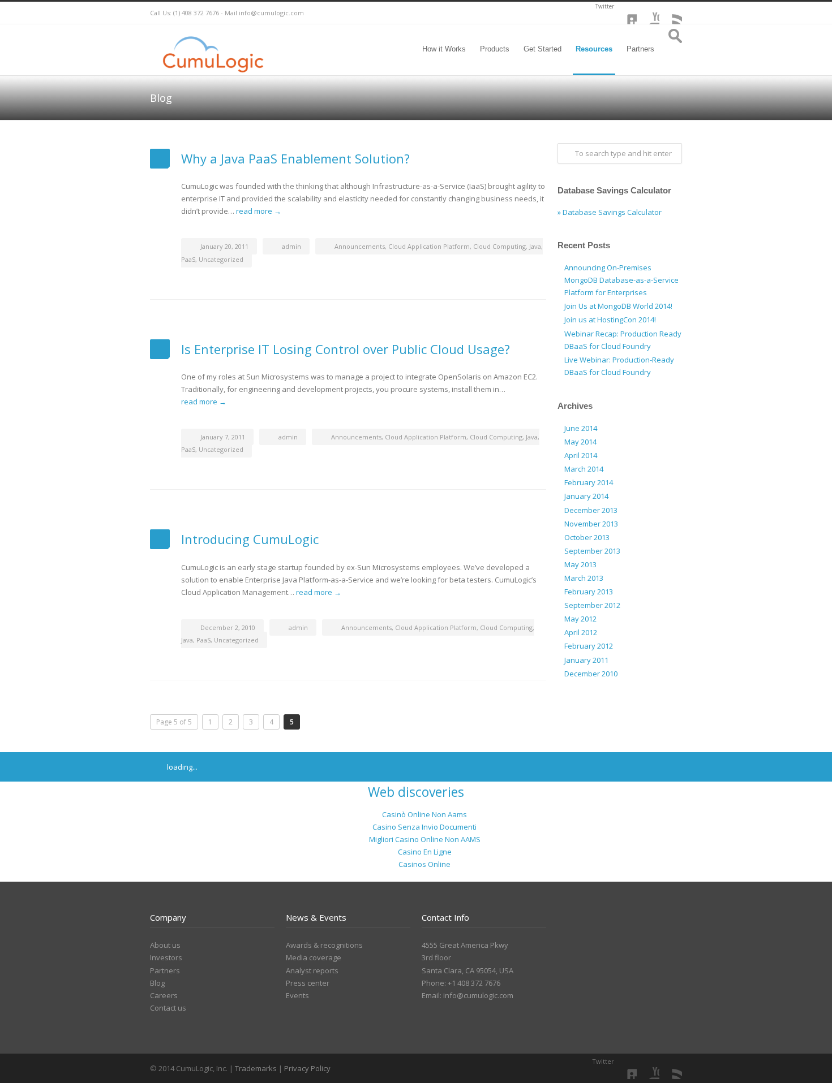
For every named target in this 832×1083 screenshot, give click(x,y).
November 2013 (591, 524)
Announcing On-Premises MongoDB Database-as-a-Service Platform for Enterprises (621, 279)
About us (165, 945)
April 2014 (580, 455)
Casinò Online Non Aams (424, 814)
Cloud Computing (499, 246)
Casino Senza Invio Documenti (424, 827)
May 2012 (580, 619)
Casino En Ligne (425, 852)
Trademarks (256, 1068)
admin (291, 246)
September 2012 (592, 605)
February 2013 (588, 591)
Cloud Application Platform (429, 246)
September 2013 (592, 551)
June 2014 (580, 428)
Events (297, 995)
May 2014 (580, 442)
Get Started (542, 49)
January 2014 (586, 496)
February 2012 (588, 646)
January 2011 (586, 660)
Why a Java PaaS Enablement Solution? (295, 158)
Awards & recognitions (324, 945)
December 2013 (590, 510)
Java (535, 246)
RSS (670, 13)
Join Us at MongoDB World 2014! (618, 306)
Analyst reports (312, 970)
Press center (307, 983)
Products (494, 49)
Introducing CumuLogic (250, 538)
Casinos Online (424, 864)
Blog (157, 983)
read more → (258, 211)
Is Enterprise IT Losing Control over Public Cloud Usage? (345, 348)
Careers (164, 995)
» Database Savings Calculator (609, 212)
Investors (166, 957)
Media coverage (313, 957)
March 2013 (583, 578)
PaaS (188, 259)
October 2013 (587, 537)
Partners (640, 49)
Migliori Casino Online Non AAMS (425, 839)
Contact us (168, 1008)
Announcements (359, 246)
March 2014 (583, 469)
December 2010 (590, 673)
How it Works (444, 49)
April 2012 (580, 632)
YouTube (648, 13)
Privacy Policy (307, 1068)
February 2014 (588, 482)
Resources (594, 49)
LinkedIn (625, 13)
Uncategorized (221, 259)
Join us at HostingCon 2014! (610, 319)
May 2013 (580, 564)
